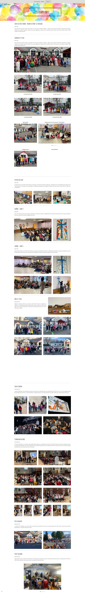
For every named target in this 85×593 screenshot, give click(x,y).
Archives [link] (79, 4)
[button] (84, 4)
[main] (42, 12)
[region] (42, 1)
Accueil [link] (75, 4)
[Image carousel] (54, 135)
